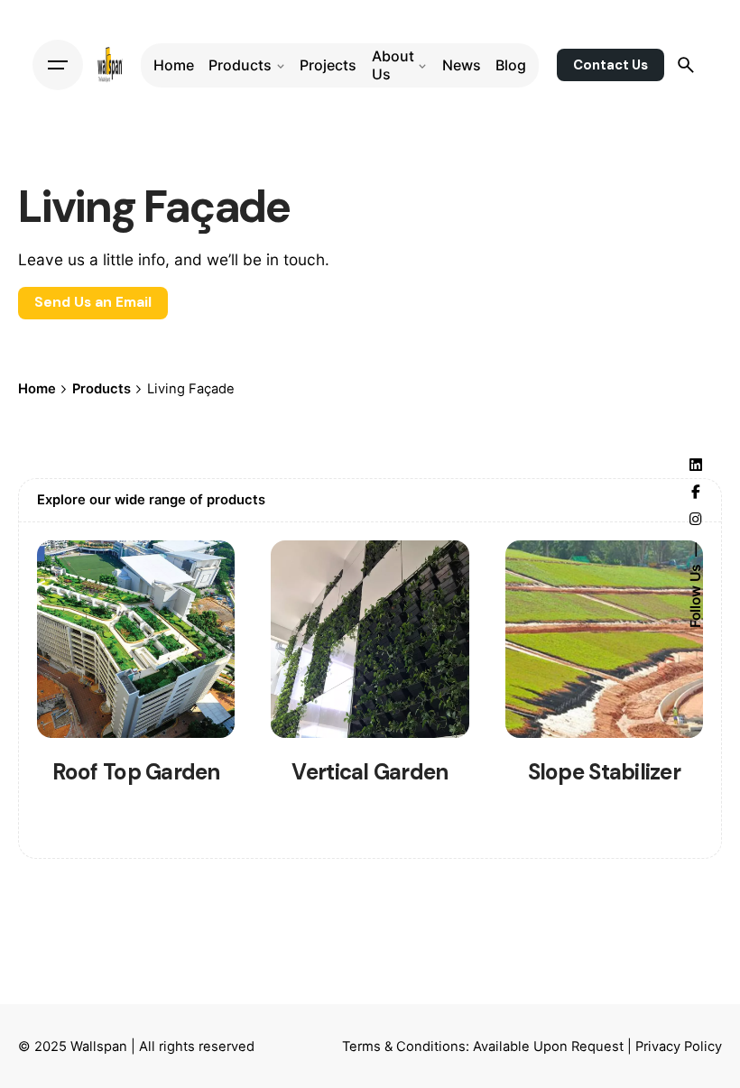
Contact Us (610, 65)
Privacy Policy (678, 1046)
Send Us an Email (93, 303)
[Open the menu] (57, 65)
